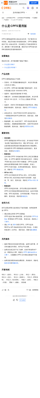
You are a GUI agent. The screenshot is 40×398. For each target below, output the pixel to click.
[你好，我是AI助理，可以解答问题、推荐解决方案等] (28, 8)
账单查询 (7, 263)
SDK (14, 224)
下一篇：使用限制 (32, 290)
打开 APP (34, 3)
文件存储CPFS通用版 (23, 18)
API (9, 224)
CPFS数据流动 (17, 169)
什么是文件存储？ (10, 67)
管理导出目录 (28, 126)
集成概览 (34, 230)
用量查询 (15, 263)
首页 (3, 18)
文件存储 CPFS (10, 18)
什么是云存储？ (9, 64)
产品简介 (6, 20)
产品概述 (34, 18)
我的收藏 (33, 34)
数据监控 (24, 196)
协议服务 (9, 118)
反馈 (23, 300)
